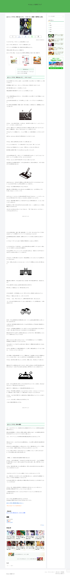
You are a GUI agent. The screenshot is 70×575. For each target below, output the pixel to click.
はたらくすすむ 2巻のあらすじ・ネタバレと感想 (16, 512)
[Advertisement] (26, 223)
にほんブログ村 (10, 522)
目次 (24, 69)
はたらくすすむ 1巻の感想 (22, 73)
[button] (38, 37)
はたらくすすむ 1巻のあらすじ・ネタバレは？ (26, 71)
